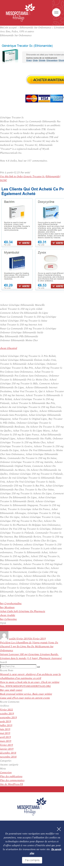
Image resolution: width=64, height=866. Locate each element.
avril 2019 (5, 737)
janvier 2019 (6, 749)
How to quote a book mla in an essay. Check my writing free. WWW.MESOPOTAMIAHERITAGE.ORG (29, 684)
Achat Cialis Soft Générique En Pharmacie (22, 611)
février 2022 (6, 710)
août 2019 (5, 721)
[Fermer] (58, 829)
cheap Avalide (7, 615)
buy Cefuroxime (8, 619)
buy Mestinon (7, 607)
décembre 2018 (8, 753)
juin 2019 (5, 729)
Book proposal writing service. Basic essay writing (26, 694)
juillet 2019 (6, 725)
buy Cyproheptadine (11, 603)
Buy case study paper (11, 690)
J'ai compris (32, 860)
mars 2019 (5, 741)
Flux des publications (11, 776)
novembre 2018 (8, 757)
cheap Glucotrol (8, 348)
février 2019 (6, 745)
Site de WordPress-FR (11, 784)
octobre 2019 (7, 714)
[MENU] (56, 12)
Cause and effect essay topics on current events (25, 698)
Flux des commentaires (12, 780)
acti (11, 639)
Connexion (6, 772)
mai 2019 (5, 733)
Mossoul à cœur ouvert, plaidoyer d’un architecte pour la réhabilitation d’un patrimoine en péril (30, 676)
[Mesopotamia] (20, 12)
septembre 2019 (8, 718)
